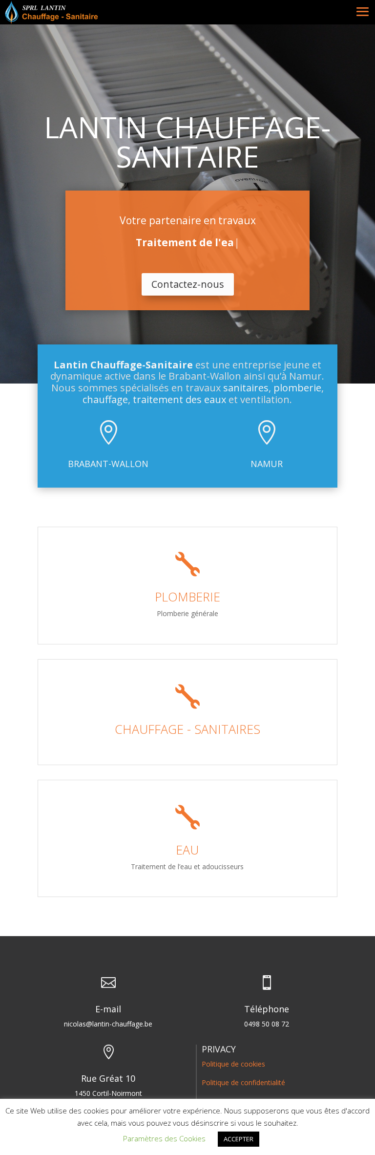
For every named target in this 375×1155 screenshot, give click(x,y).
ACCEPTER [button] (238, 1138)
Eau (187, 849)
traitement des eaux (179, 399)
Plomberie (187, 596)
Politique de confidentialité (243, 1082)
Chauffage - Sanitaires (187, 729)
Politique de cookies (233, 1064)
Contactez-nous (187, 284)
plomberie (297, 387)
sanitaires (246, 387)
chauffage (105, 399)
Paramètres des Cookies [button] (164, 1138)
